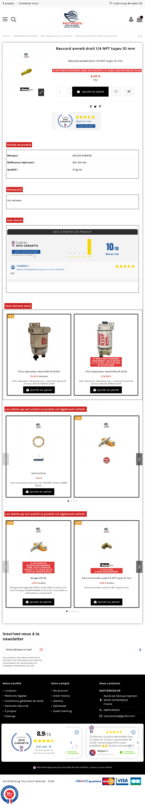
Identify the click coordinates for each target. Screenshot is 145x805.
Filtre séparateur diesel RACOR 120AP (39, 371)
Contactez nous (28, 3)
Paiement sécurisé (16, 706)
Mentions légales (16, 695)
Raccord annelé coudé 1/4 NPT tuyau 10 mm (106, 578)
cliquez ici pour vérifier (101, 767)
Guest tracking (62, 711)
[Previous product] (139, 36)
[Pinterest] (100, 106)
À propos (9, 3)
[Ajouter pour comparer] (129, 92)
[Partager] (91, 106)
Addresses (59, 706)
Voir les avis (85, 126)
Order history (61, 695)
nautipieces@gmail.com (119, 716)
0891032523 (112, 710)
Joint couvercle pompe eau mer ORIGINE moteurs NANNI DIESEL (38, 484)
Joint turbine (38, 473)
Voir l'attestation (26, 251)
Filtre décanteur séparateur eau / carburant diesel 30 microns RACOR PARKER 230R (106, 382)
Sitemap (10, 716)
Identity (58, 701)
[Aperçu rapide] (68, 333)
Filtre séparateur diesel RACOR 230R (106, 371)
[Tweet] (95, 106)
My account (60, 690)
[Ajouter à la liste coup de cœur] (116, 92)
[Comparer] (68, 326)
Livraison (10, 690)
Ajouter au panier (93, 91)
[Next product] (141, 36)
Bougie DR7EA (38, 578)
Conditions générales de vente (24, 701)
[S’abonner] (41, 650)
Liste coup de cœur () (127, 3)
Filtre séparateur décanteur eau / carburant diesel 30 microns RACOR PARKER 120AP (39, 382)
